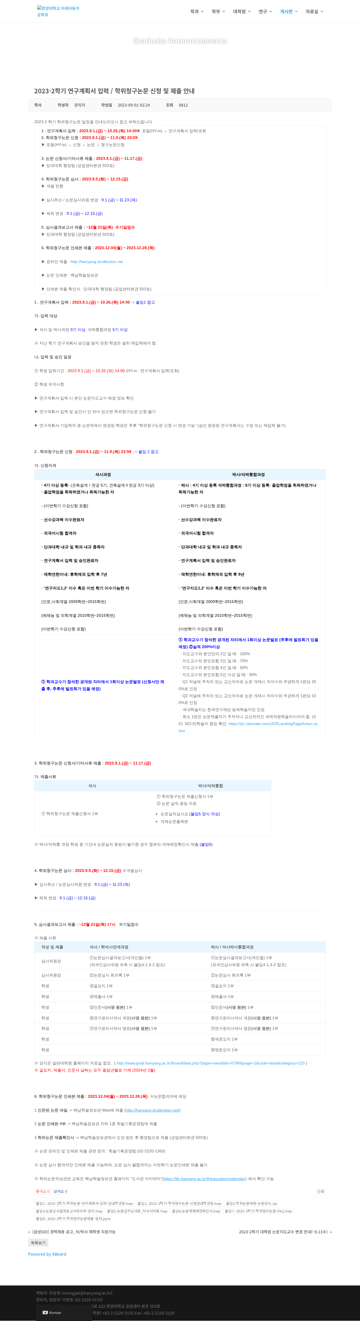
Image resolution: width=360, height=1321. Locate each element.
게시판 (286, 12)
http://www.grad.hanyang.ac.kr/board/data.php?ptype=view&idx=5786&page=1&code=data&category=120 (211, 1063)
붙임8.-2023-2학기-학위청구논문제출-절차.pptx (73, 1218)
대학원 (239, 12)
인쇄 (320, 1191)
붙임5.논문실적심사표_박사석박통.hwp (137, 1211)
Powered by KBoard (47, 1254)
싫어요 (60, 1191)
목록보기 (38, 1242)
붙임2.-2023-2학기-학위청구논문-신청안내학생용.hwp (180, 1203)
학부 (216, 12)
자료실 (312, 12)
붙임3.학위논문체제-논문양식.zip (251, 1203)
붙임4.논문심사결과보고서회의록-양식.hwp (69, 1211)
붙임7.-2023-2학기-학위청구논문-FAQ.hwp (258, 1211)
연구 (263, 12)
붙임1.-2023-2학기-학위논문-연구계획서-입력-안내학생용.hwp (84, 1203)
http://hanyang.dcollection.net (97, 261)
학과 (194, 12)
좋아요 (42, 1191)
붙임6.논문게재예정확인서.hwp (196, 1211)
